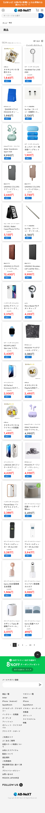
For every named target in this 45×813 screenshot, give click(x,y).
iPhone (26, 701)
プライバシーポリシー (11, 770)
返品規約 (5, 757)
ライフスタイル (29, 719)
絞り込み (36, 41)
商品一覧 (5, 694)
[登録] (40, 685)
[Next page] (34, 645)
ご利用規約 (6, 761)
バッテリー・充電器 (10, 714)
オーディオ (6, 718)
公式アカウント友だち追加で (23, 665)
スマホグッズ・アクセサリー (12, 709)
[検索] (41, 15)
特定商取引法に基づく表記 (12, 765)
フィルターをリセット (34, 45)
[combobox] (22, 15)
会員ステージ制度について (12, 745)
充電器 (25, 712)
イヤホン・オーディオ (32, 708)
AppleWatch (7, 704)
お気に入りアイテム (10, 750)
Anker (4, 697)
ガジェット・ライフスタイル (12, 726)
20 (30, 645)
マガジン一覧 (28, 694)
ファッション (7, 721)
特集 (25, 722)
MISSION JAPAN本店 (10, 778)
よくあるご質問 (8, 740)
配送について (7, 754)
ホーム (5, 23)
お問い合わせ (7, 774)
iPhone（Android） (10, 701)
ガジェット (27, 715)
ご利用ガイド (7, 737)
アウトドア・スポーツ (11, 731)
